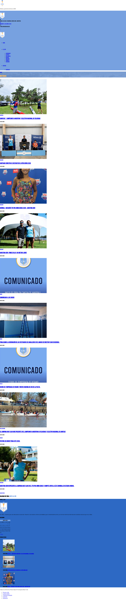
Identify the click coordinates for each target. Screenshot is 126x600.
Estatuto (7, 54)
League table (6, 593)
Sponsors (5, 598)
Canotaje (1, 115)
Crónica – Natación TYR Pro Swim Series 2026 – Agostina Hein (17, 208)
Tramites (7, 60)
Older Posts (2, 493)
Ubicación (7, 59)
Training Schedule (7, 595)
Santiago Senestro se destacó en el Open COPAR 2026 (15, 163)
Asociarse (8, 61)
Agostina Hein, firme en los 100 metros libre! (13, 253)
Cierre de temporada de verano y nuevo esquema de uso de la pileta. (20, 387)
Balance (7, 57)
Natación (1, 160)
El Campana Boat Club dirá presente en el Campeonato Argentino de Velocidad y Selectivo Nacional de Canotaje (33, 432)
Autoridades (8, 53)
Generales (8, 69)
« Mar (1, 534)
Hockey (1, 438)
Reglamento (8, 56)
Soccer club (6, 592)
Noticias (4, 65)
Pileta (1, 383)
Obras (1, 294)
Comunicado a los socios (7, 297)
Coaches (5, 596)
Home (4, 43)
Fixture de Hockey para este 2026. (10, 441)
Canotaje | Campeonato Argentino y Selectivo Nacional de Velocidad (20, 118)
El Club (4, 49)
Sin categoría (2, 428)
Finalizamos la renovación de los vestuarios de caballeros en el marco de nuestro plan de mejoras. (30, 342)
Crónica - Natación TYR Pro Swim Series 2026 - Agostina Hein (18, 586)
